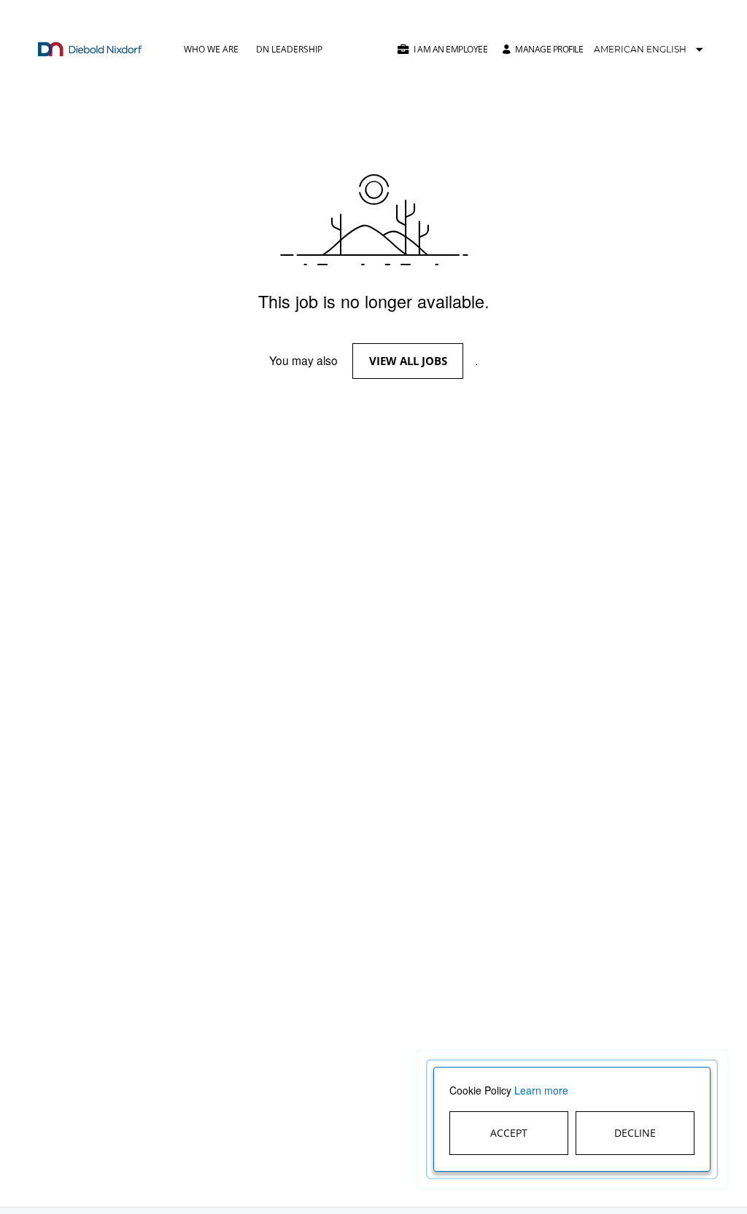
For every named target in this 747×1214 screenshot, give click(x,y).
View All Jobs (408, 360)
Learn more (541, 1090)
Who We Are (211, 49)
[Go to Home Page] (89, 49)
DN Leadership (289, 49)
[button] (442, 49)
